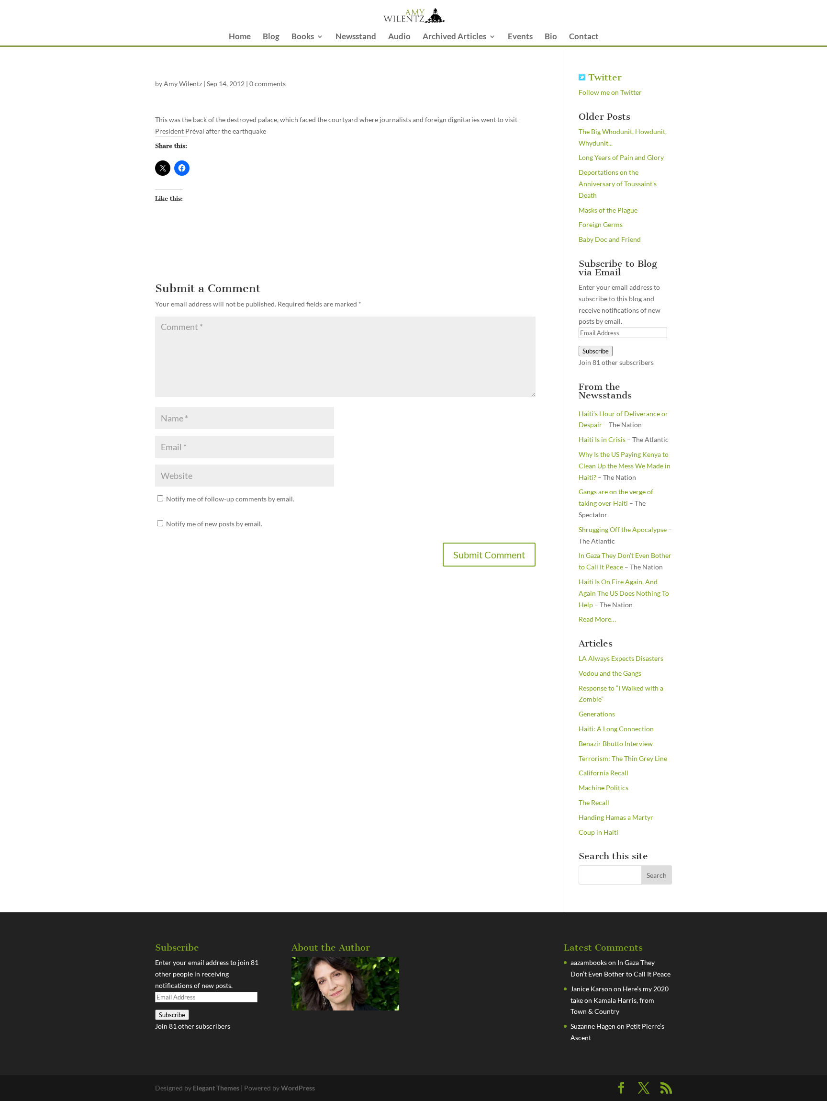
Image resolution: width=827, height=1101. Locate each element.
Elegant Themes (216, 1088)
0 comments (267, 83)
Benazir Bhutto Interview (616, 743)
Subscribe (595, 351)
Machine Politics (603, 787)
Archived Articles (454, 37)
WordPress (298, 1088)
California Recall (603, 773)
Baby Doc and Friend (610, 239)
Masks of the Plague (608, 210)
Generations (597, 714)
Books (302, 37)
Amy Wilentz (183, 83)
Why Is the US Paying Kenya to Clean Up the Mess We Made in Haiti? (625, 465)
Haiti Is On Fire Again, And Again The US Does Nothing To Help (624, 593)
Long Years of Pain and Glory (621, 157)
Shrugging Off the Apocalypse (623, 529)
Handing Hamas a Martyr (616, 817)
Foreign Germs (601, 224)
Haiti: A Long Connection (616, 729)
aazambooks (588, 962)
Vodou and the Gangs (610, 673)
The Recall (594, 802)
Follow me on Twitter (610, 92)
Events (520, 37)
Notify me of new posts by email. (214, 524)
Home (240, 37)
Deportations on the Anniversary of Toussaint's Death (618, 183)
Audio (399, 37)
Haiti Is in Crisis (602, 439)
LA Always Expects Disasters (621, 658)
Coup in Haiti (598, 832)
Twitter (603, 77)
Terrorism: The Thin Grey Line (623, 758)
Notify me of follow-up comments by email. (230, 499)
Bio (551, 37)
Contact (584, 37)
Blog (271, 37)
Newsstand (355, 37)
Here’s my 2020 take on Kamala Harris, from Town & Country (619, 1000)
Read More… (597, 619)
